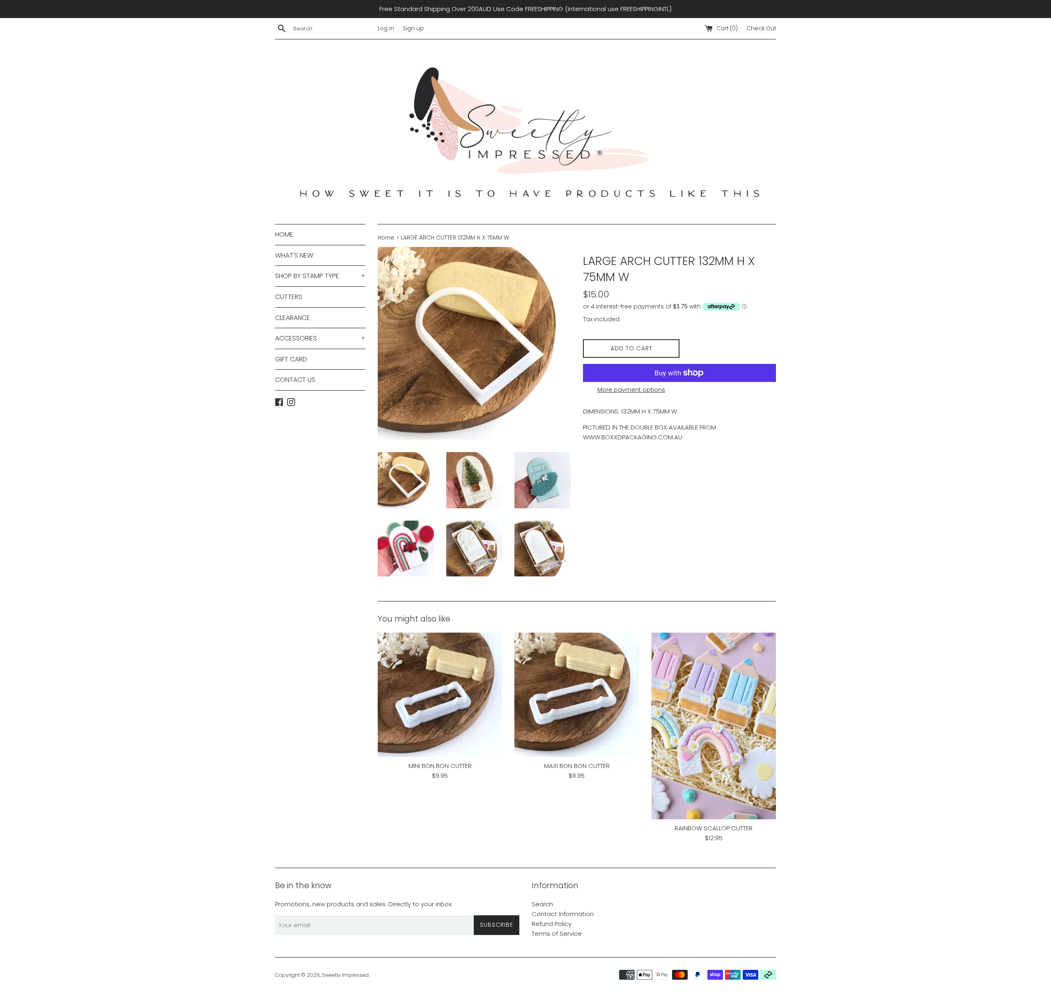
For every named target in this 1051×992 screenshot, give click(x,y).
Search (542, 904)
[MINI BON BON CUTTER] (440, 695)
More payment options (631, 390)
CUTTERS (288, 297)
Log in (386, 28)
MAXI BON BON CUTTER (577, 765)
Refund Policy (551, 923)
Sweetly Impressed (345, 974)
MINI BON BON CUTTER (440, 765)
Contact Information (563, 914)
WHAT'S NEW (294, 255)
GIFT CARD (291, 359)
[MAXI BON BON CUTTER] (576, 695)
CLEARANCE (292, 317)
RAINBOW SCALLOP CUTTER (714, 828)
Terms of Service (557, 933)
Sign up (413, 28)
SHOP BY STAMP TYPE (320, 276)
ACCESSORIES (320, 338)
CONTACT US (295, 379)
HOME (284, 234)
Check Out (761, 28)
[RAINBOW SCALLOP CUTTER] (714, 726)
